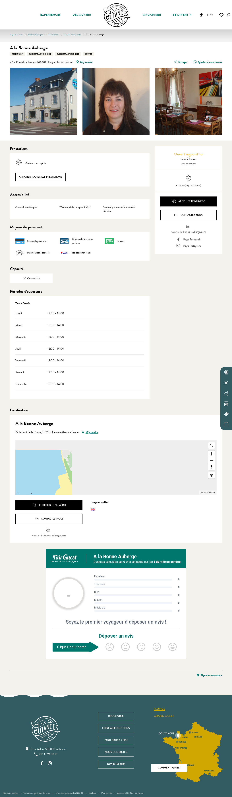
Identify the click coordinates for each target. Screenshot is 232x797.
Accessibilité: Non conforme (130, 793)
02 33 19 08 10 (48, 754)
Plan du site (106, 793)
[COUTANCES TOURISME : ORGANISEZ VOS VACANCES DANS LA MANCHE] (117, 15)
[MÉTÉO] (226, 383)
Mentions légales (10, 793)
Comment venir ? (169, 768)
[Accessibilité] (201, 15)
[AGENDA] (226, 424)
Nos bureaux (116, 764)
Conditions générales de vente (36, 793)
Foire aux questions (116, 728)
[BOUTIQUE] (226, 404)
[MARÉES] (226, 393)
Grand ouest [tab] (164, 715)
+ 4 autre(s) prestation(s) (188, 185)
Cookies (92, 793)
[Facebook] (42, 763)
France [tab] (159, 709)
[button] (228, 15)
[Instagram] (50, 763)
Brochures (116, 716)
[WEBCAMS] (226, 372)
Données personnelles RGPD (69, 793)
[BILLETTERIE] (226, 414)
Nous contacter (116, 752)
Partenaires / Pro (116, 740)
